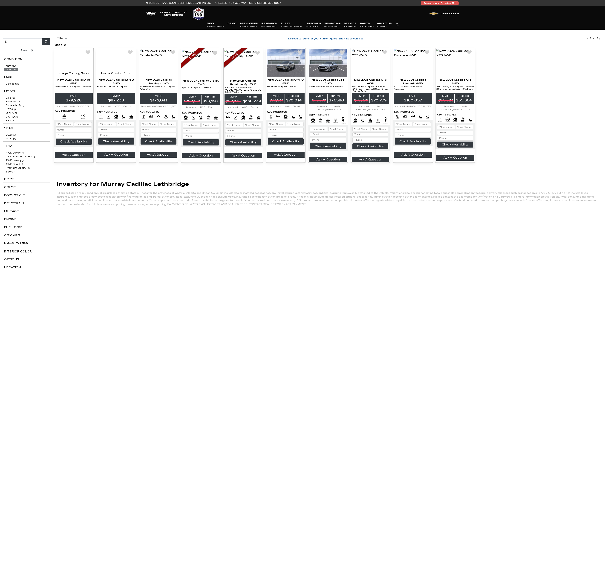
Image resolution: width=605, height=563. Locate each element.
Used (11, 69)
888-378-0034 (272, 3)
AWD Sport (14, 164)
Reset (24, 50)
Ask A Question (73, 155)
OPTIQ (11, 112)
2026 (11, 134)
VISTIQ (12, 116)
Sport (11, 171)
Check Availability (73, 141)
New (11, 65)
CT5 (10, 97)
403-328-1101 (237, 3)
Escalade (13, 101)
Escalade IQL (15, 105)
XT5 (10, 120)
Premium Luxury (18, 167)
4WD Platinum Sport (20, 156)
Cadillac (13, 83)
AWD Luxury (15, 160)
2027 (11, 138)
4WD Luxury (15, 152)
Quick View (73, 63)
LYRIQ (11, 109)
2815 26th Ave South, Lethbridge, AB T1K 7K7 (180, 3)
